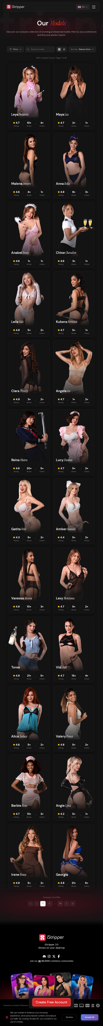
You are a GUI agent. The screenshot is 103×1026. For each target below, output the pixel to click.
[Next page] (66, 903)
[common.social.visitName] (23, 989)
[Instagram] (49, 956)
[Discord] (44, 956)
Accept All (89, 1017)
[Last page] (72, 903)
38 (60, 903)
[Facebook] (58, 956)
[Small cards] (64, 49)
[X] (54, 956)
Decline (69, 1017)
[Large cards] (59, 49)
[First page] (30, 903)
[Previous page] (36, 903)
